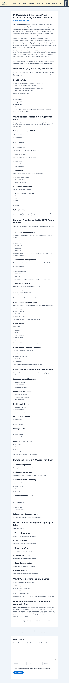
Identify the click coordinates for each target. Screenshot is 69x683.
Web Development (21, 3)
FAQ (60, 3)
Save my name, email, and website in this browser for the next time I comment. (32, 668)
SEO (43, 3)
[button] (61, 3)
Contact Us (54, 3)
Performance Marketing (34, 3)
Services (47, 3)
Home (14, 3)
